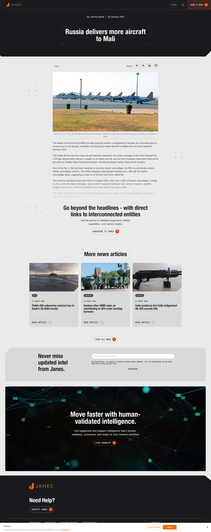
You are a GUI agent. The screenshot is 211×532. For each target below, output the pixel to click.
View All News (103, 339)
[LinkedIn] (149, 65)
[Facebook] (137, 65)
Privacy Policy (34, 522)
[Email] (156, 65)
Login (174, 5)
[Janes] (13, 5)
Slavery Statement (89, 522)
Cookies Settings (154, 527)
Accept (169, 527)
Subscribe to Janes (103, 231)
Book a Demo (197, 5)
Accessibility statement (69, 522)
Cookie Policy (65, 530)
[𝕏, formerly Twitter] (143, 65)
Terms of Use (50, 522)
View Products (103, 443)
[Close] (207, 527)
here (114, 363)
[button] (183, 5)
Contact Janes (39, 509)
